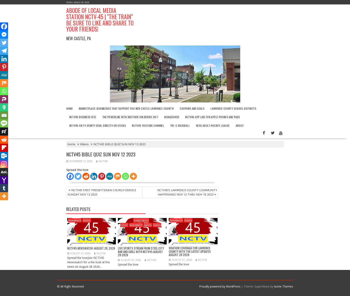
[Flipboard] (4, 148)
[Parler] (4, 99)
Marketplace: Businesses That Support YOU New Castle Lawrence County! (126, 108)
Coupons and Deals (192, 108)
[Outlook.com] (4, 156)
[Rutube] (4, 131)
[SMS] (4, 123)
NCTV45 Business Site (82, 117)
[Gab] (4, 107)
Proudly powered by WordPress (219, 286)
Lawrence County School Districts (233, 108)
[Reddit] (86, 176)
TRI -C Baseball (180, 125)
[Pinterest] (101, 176)
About (240, 125)
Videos (86, 220)
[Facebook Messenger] (4, 35)
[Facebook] (70, 176)
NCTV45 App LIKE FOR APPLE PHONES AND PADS (212, 117)
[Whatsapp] (125, 176)
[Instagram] (4, 164)
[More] (133, 176)
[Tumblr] (4, 188)
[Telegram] (4, 51)
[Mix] (117, 176)
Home (69, 108)
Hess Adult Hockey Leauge (213, 125)
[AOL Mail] (4, 172)
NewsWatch (74, 220)
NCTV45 (103, 161)
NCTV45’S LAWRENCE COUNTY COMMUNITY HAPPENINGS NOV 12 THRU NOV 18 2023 (187, 192)
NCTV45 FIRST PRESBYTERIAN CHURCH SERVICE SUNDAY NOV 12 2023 (102, 192)
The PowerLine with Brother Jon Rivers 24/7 (130, 117)
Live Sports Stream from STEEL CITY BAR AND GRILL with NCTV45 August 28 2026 (141, 251)
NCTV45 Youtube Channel (148, 125)
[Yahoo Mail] (4, 180)
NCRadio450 (171, 117)
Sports (147, 224)
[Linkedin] (93, 176)
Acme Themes (283, 286)
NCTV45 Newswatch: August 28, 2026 (91, 248)
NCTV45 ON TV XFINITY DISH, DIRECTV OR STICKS (97, 125)
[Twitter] (78, 176)
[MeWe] (109, 176)
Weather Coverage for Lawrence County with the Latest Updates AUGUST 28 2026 (190, 251)
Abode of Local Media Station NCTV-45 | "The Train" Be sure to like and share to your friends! (99, 19)
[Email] (4, 115)
